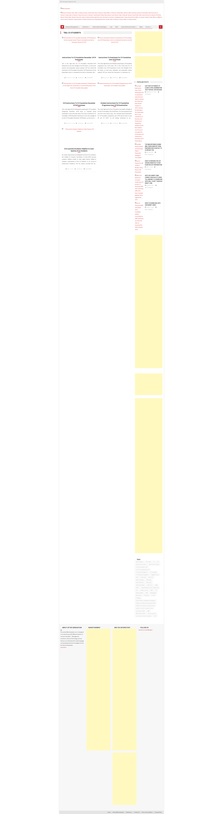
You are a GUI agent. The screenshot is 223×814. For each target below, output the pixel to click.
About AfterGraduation (118, 812)
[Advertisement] (148, 42)
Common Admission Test (141, 567)
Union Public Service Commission (144, 616)
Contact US (137, 812)
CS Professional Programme (142, 575)
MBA (148, 611)
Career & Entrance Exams (128, 27)
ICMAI (151, 590)
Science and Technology (99, 27)
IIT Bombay (146, 595)
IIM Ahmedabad (139, 593)
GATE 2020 (148, 580)
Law (111, 27)
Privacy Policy (158, 812)
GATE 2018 (143, 577)
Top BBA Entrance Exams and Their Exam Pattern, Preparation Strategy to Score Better (153, 147)
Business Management (72, 27)
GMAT (137, 587)
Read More (63, 647)
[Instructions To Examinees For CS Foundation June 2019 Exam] (115, 40)
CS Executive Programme (142, 572)
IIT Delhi (153, 595)
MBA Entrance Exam (140, 613)
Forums (148, 27)
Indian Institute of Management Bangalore (145, 600)
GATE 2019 (150, 577)
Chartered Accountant (141, 564)
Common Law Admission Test (143, 569)
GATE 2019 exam (140, 580)
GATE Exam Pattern (140, 585)
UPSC (116, 27)
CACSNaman (80, 77)
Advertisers (129, 812)
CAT (158, 562)
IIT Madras (138, 598)
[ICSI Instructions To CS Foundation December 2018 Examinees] (79, 85)
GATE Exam (148, 582)
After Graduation (149, 187)
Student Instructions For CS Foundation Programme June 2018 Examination (115, 104)
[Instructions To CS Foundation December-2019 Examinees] (79, 40)
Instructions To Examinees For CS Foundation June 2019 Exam (115, 58)
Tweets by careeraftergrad (145, 630)
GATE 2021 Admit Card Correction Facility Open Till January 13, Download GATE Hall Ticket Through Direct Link (153, 179)
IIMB (147, 593)
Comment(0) (89, 77)
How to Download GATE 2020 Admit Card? (153, 204)
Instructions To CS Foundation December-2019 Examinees (79, 58)
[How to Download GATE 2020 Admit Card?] (139, 216)
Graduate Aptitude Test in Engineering (150, 587)
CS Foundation (153, 572)
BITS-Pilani (148, 562)
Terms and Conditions (147, 812)
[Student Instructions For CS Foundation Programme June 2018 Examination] (115, 84)
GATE (137, 577)
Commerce (85, 27)
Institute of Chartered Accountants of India (146, 603)
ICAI (137, 590)
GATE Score (150, 585)
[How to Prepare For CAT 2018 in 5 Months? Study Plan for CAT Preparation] (139, 166)
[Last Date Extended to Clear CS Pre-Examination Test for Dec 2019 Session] (139, 113)
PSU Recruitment (152, 613)
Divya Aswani (148, 169)
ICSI (156, 590)
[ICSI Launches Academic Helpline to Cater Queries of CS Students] (79, 130)
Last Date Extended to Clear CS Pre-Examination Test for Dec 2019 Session (153, 88)
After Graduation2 (149, 154)
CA (154, 562)
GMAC (156, 585)
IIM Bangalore (153, 593)
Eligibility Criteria (155, 575)
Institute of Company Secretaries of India (145, 605)
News (141, 27)
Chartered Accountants (154, 564)
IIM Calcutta (138, 595)
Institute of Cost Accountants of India (144, 608)
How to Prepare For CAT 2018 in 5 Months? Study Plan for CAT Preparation (153, 163)
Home (109, 812)
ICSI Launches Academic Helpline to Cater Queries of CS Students (79, 150)
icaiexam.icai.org (144, 590)
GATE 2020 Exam (140, 582)
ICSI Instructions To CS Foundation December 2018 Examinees (79, 104)
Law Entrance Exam (140, 611)
